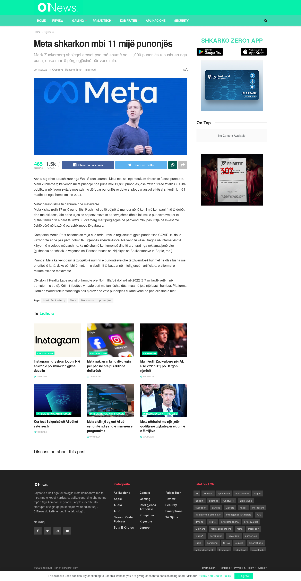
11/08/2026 (148, 376)
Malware (200, 528)
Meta (73, 300)
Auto (117, 511)
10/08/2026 (41, 431)
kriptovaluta (251, 521)
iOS (259, 514)
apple (257, 493)
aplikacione (242, 493)
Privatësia (234, 535)
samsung (212, 542)
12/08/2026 (95, 376)
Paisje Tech (102, 20)
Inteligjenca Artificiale (54, 413)
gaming (216, 507)
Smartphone (173, 511)
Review (57, 20)
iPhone (200, 521)
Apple (118, 499)
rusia (198, 542)
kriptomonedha (230, 521)
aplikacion (224, 493)
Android (208, 493)
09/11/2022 (40, 69)
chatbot (213, 500)
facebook (201, 507)
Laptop (145, 527)
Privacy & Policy (244, 568)
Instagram (258, 507)
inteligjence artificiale (238, 514)
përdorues (251, 535)
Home (41, 20)
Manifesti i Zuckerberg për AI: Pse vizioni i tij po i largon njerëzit (162, 366)
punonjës (105, 300)
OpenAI (200, 535)
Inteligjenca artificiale (208, 514)
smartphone (256, 542)
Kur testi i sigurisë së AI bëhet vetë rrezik (56, 423)
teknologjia (258, 550)
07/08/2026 (95, 436)
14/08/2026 (41, 376)
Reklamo (225, 568)
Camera (145, 493)
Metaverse (88, 300)
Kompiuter (128, 20)
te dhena (224, 550)
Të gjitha (171, 517)
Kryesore (49, 32)
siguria (239, 542)
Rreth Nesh (208, 568)
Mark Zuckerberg (54, 300)
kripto (212, 521)
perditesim (216, 535)
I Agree (244, 576)
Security (181, 20)
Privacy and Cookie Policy (214, 576)
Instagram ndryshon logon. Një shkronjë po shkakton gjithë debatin (57, 366)
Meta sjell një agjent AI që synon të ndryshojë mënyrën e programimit (109, 426)
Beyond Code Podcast (123, 519)
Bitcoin (200, 500)
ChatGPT (228, 500)
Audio (118, 505)
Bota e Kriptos (124, 527)
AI (197, 493)
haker (243, 507)
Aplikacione (155, 20)
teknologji (240, 550)
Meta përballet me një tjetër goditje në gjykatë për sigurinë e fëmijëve (162, 426)
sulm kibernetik (205, 550)
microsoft (253, 528)
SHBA (226, 542)
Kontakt (262, 568)
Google (230, 507)
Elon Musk (246, 500)
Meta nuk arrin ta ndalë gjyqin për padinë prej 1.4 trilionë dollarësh (109, 366)
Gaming (78, 20)
